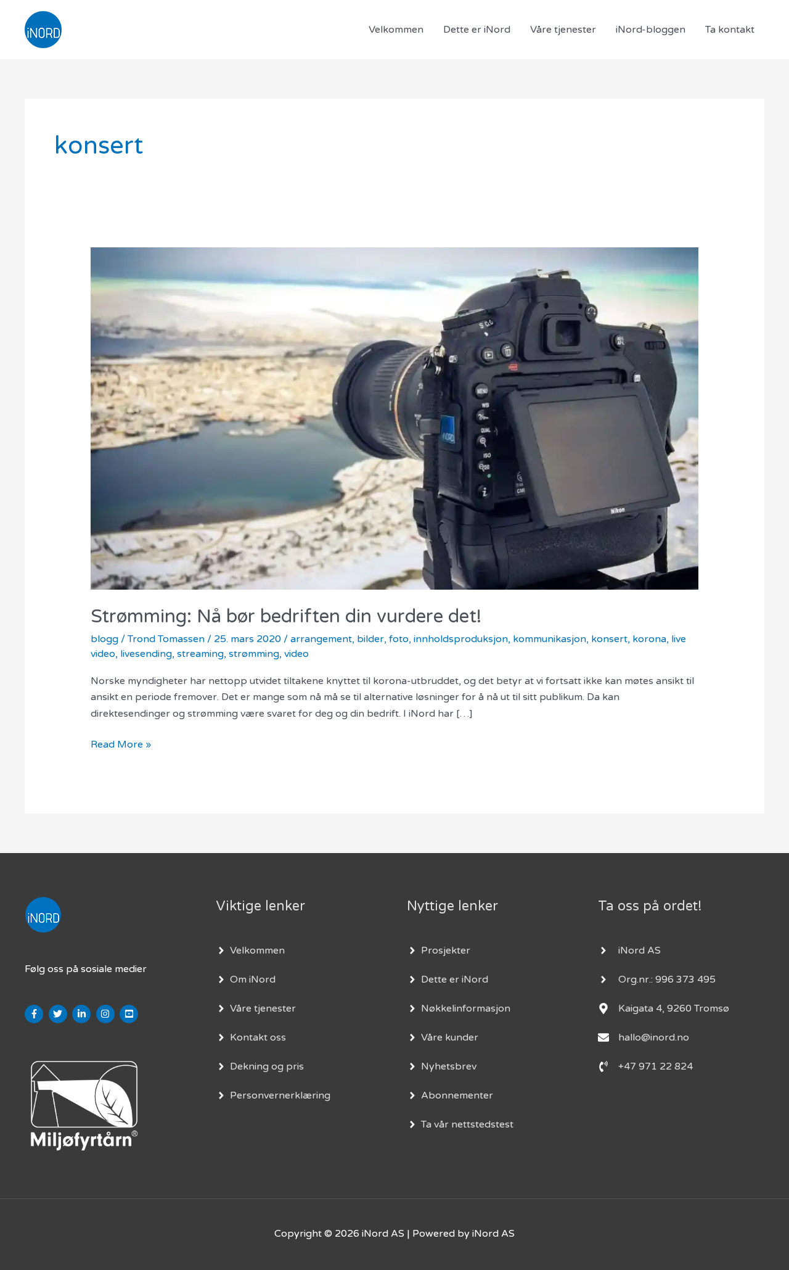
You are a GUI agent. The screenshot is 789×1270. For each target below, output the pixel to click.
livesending (146, 654)
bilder (370, 639)
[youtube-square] (130, 1014)
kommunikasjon (549, 639)
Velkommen (396, 29)
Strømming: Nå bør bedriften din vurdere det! (286, 616)
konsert (609, 639)
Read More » (121, 743)
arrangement (321, 639)
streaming (200, 654)
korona (649, 639)
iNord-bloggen (650, 29)
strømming (254, 654)
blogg (104, 639)
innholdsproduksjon (461, 639)
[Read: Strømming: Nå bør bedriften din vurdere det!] (395, 418)
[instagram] (107, 1014)
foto (399, 639)
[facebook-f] (35, 1014)
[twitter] (59, 1014)
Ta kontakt (729, 29)
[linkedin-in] (83, 1014)
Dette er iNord (476, 29)
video (296, 654)
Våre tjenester (563, 29)
